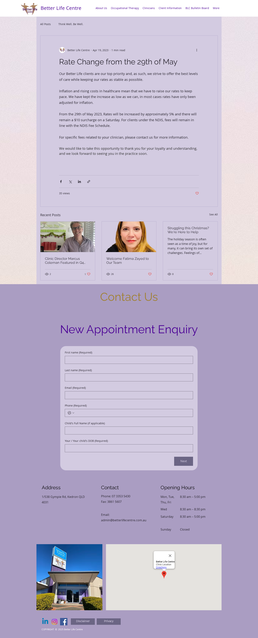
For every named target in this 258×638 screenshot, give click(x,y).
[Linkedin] (45, 621)
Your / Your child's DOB (86, 441)
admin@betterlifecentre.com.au (123, 520)
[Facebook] (63, 621)
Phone (76, 405)
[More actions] (196, 50)
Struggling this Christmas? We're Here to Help (188, 230)
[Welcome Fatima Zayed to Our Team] (129, 236)
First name (78, 352)
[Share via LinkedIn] (79, 181)
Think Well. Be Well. (70, 24)
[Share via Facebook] (61, 181)
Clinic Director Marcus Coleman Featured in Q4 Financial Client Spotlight (65, 261)
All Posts (45, 24)
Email (75, 388)
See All (213, 214)
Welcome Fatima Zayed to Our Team (127, 261)
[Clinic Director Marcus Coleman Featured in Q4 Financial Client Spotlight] (67, 236)
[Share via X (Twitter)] (70, 181)
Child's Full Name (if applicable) (85, 423)
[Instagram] (54, 621)
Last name (78, 370)
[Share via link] (88, 181)
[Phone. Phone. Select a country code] (71, 413)
